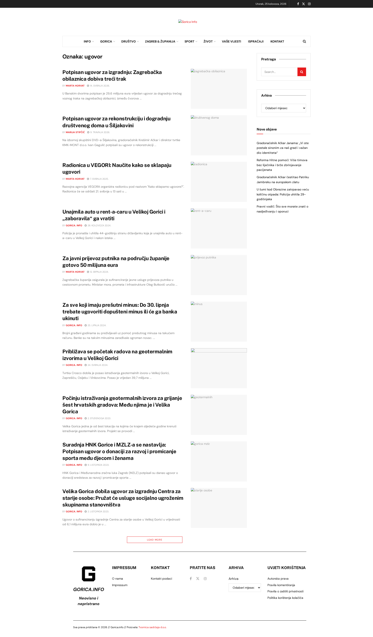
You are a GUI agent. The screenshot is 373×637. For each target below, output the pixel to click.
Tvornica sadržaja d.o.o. (152, 627)
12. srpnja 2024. (99, 271)
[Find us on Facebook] (298, 4)
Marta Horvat (75, 85)
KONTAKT (277, 41)
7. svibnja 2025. (99, 178)
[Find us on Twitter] (303, 4)
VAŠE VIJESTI (231, 41)
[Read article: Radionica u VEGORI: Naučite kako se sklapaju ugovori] (219, 182)
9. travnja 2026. (100, 132)
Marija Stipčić (75, 132)
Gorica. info (74, 225)
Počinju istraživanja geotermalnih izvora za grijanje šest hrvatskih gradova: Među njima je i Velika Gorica (122, 404)
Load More (154, 539)
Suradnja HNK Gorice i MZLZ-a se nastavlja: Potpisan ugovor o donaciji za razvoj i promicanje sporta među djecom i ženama (119, 451)
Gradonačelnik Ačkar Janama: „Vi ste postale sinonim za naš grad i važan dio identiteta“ (283, 148)
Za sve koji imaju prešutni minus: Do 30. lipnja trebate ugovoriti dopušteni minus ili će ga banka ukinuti (119, 311)
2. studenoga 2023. (99, 418)
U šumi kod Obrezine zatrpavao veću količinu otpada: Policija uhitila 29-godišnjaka (283, 194)
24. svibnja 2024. (97, 364)
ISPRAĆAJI (256, 41)
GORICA (106, 41)
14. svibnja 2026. (99, 85)
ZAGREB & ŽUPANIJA (160, 41)
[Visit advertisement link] (187, 21)
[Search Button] (304, 41)
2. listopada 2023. (98, 511)
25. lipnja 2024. (96, 325)
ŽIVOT (208, 41)
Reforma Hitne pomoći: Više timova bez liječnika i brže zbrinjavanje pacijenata (282, 165)
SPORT (189, 41)
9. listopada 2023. (98, 464)
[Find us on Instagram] (309, 4)
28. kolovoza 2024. (99, 225)
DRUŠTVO (128, 41)
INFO (87, 41)
